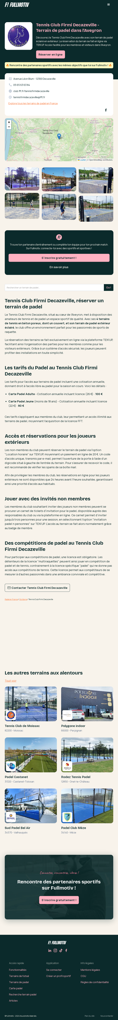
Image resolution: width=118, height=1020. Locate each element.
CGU (83, 976)
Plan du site (89, 1016)
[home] (17, 4)
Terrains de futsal (19, 976)
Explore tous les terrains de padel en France (33, 103)
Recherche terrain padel (22, 994)
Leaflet (83, 159)
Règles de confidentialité (95, 982)
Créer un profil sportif (58, 976)
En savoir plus (59, 267)
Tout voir (10, 681)
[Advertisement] (59, 627)
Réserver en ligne (51, 54)
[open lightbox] (22, 180)
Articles (13, 1000)
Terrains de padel (19, 982)
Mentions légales (90, 970)
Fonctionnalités (17, 970)
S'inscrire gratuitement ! (59, 258)
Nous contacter (106, 1016)
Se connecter (54, 970)
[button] (108, 4)
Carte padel (15, 988)
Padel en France (11, 599)
